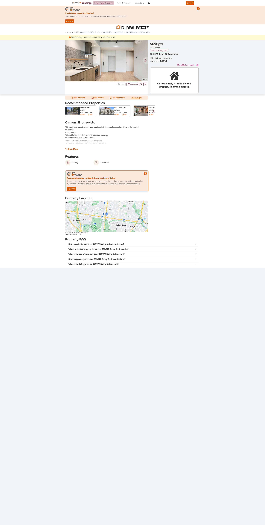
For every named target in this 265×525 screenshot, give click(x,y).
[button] (67, 60)
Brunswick (107, 32)
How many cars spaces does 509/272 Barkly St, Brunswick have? (96, 259)
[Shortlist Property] (140, 84)
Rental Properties (87, 32)
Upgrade (69, 21)
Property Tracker (123, 3)
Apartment (119, 32)
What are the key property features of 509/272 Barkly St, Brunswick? (98, 249)
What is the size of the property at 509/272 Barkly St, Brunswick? (96, 254)
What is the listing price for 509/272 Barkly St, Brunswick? (93, 264)
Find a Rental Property (103, 3)
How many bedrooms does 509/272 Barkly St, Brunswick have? (96, 244)
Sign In (190, 3)
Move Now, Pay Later (159, 50)
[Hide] (145, 84)
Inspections (139, 3)
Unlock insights (136, 97)
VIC (98, 32)
